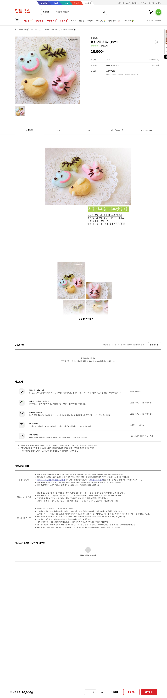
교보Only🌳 (128, 20)
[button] (157, 42)
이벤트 (90, 20)
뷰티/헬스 (34, 29)
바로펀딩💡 (101, 20)
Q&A (88, 130)
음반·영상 (39, 20)
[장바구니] (151, 12)
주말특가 (63, 20)
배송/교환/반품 (117, 130)
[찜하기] (102, 692)
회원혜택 (134, 3)
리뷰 (59, 130)
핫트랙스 (46, 12)
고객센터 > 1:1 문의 (96, 479)
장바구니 (131, 692)
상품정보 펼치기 (86, 319)
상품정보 (29, 130)
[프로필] (158, 12)
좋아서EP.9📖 (114, 20)
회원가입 (121, 3)
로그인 (128, 3)
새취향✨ (28, 20)
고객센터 (158, 3)
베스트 (73, 20)
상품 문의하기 (155, 344)
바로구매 (148, 692)
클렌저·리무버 (68, 29)
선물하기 (114, 692)
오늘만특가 (51, 20)
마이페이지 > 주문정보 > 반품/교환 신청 (51, 479)
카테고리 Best (147, 130)
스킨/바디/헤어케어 (50, 29)
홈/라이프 (22, 29)
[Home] (16, 29)
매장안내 (151, 3)
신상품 (82, 20)
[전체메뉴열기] (17, 20)
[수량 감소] (87, 692)
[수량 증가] (93, 692)
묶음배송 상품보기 (130, 74)
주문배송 (144, 3)
